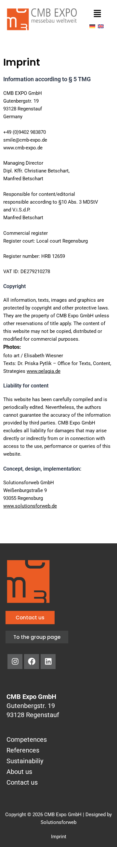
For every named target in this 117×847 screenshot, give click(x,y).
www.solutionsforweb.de (30, 506)
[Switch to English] (101, 25)
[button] (97, 14)
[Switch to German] (92, 25)
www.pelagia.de (43, 371)
